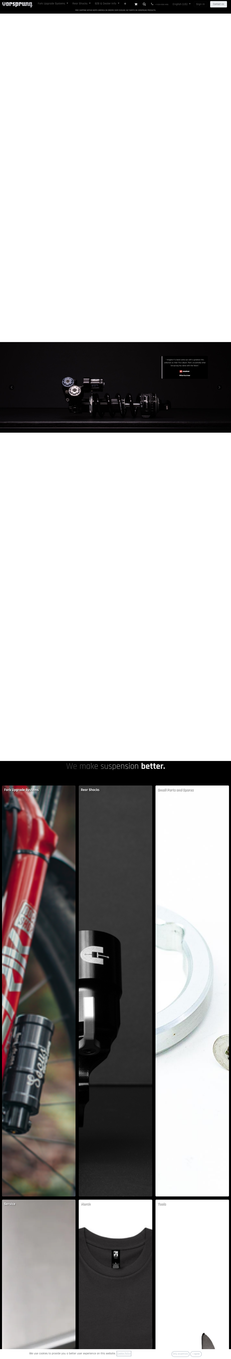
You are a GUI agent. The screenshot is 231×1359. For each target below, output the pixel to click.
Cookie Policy (124, 1353)
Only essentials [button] (180, 1354)
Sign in (200, 4)
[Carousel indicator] (111, 427)
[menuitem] (53, 4)
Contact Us (218, 4)
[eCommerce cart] (136, 4)
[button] (144, 4)
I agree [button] (196, 1354)
